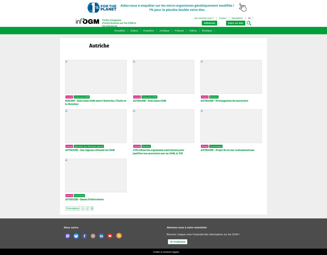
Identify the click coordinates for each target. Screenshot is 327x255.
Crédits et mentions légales (166, 252)
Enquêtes (148, 30)
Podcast (179, 30)
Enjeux (134, 30)
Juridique (164, 30)
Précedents (72, 208)
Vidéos (193, 30)
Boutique (207, 30)
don (235, 23)
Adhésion (209, 23)
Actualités (119, 30)
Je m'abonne (177, 241)
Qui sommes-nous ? (204, 18)
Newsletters (237, 18)
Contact (222, 18)
